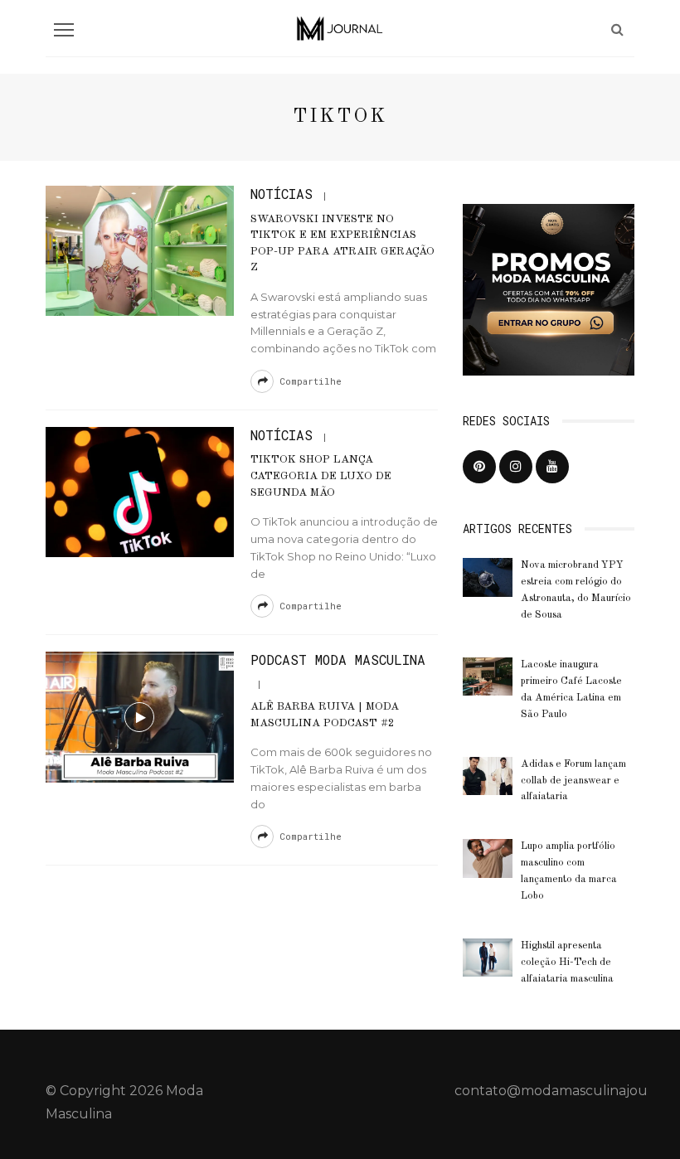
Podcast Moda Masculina (337, 659)
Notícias (281, 193)
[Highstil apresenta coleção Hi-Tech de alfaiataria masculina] (487, 956)
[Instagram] (515, 466)
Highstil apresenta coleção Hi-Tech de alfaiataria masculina (567, 962)
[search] (617, 29)
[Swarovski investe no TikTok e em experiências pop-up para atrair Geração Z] (140, 250)
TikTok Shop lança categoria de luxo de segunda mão (320, 475)
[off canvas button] (64, 30)
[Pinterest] (479, 466)
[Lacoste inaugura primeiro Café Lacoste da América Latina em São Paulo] (487, 675)
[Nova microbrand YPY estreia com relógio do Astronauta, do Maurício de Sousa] (487, 576)
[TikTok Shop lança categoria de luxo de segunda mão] (140, 491)
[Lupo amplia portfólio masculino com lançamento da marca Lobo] (487, 858)
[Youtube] (552, 466)
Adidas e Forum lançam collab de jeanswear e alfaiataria (573, 781)
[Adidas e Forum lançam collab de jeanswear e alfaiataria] (487, 775)
